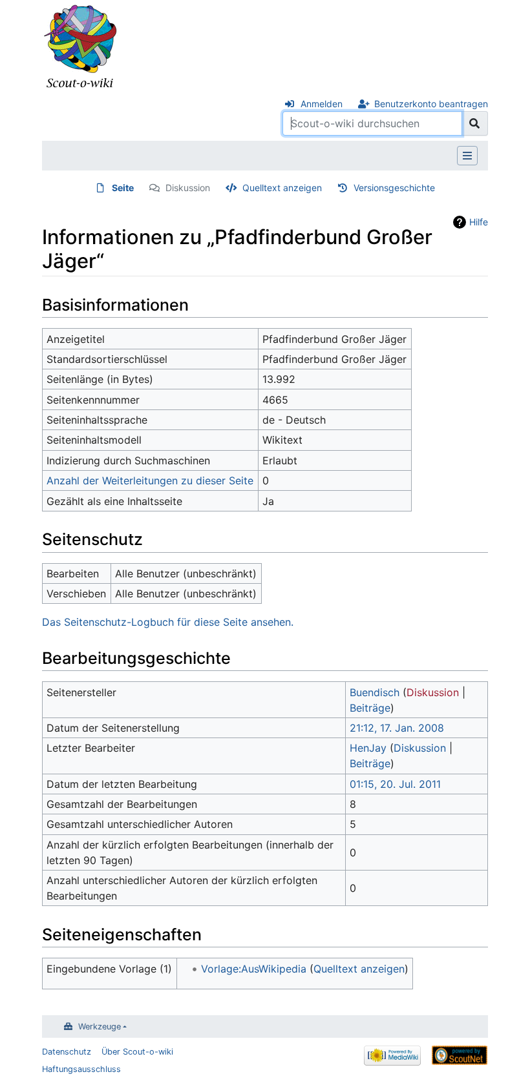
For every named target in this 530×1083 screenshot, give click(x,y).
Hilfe (478, 221)
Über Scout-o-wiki (137, 1052)
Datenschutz (66, 1052)
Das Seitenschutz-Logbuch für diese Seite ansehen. (167, 621)
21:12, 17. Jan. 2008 (397, 727)
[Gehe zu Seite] (474, 123)
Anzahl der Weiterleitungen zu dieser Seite (150, 480)
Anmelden (322, 103)
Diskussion (187, 187)
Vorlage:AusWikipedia (253, 968)
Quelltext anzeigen (282, 187)
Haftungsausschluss (81, 1069)
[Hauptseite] (81, 47)
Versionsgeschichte (394, 187)
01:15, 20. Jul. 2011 (395, 784)
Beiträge (370, 707)
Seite (123, 187)
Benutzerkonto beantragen (431, 103)
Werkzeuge (99, 1026)
